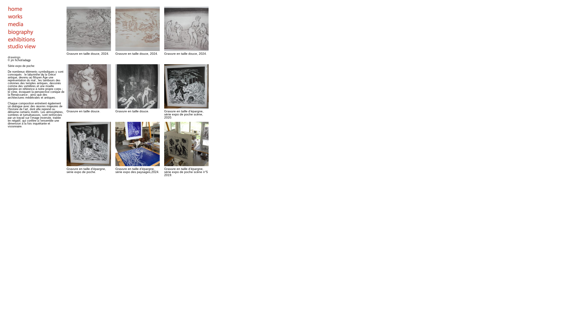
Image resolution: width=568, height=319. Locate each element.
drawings (14, 57)
